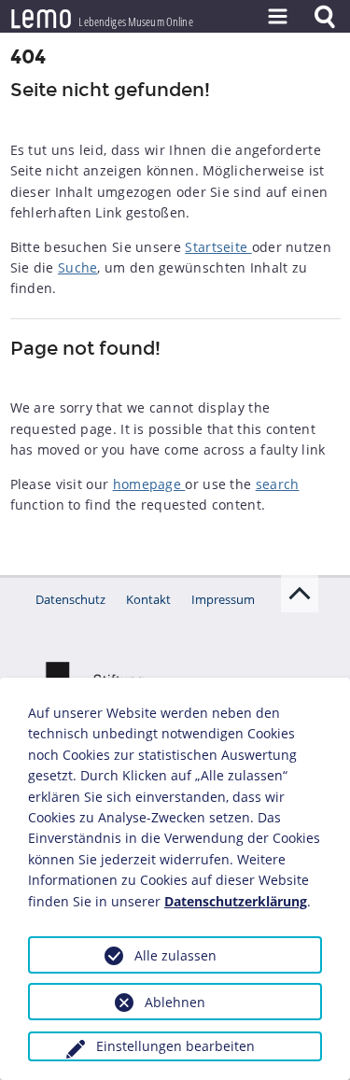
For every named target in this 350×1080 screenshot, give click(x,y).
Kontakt (148, 599)
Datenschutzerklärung (235, 901)
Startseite (218, 247)
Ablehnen (175, 1002)
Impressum (223, 599)
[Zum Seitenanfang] (299, 593)
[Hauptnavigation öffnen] (277, 16)
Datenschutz (70, 599)
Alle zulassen (175, 955)
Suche (78, 267)
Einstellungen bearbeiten (175, 1046)
